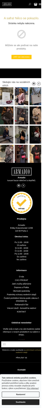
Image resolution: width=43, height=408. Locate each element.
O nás (21, 277)
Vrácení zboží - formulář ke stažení (21, 308)
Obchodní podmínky (21, 291)
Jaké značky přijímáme (21, 284)
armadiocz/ (19, 186)
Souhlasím (20, 402)
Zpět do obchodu (21, 57)
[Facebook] (39, 83)
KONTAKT (21, 312)
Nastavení (20, 394)
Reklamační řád (21, 305)
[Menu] (40, 4)
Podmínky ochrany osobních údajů (21, 295)
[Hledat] (29, 4)
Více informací (33, 388)
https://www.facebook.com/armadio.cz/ (23, 186)
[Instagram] (34, 83)
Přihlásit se (21, 358)
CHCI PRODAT (21, 280)
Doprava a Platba (21, 287)
